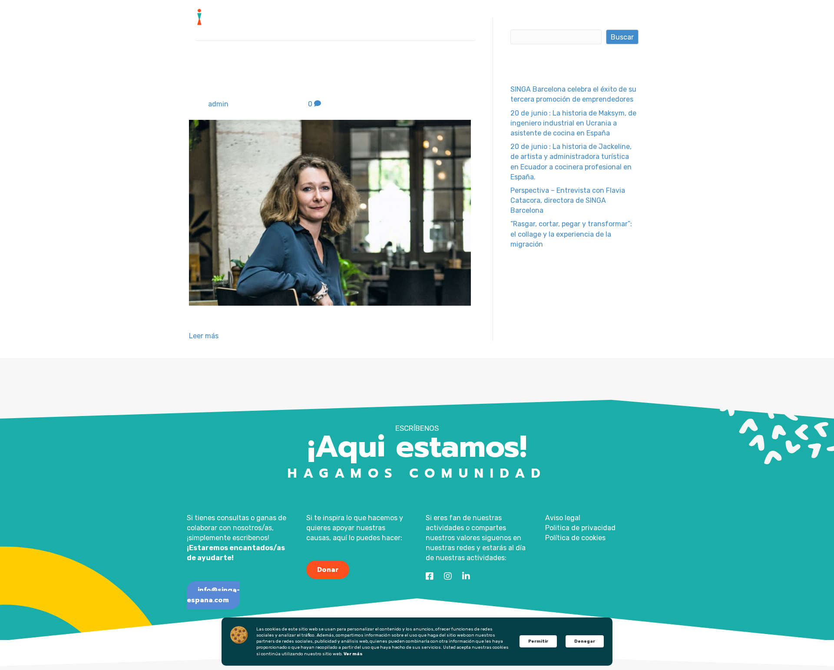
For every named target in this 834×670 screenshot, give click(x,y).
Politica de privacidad (580, 528)
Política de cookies (575, 538)
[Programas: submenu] (441, 20)
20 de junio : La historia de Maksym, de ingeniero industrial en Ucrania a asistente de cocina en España (573, 123)
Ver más (353, 654)
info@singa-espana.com (213, 595)
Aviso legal (562, 518)
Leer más (203, 336)
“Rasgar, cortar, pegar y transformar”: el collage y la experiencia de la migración (571, 234)
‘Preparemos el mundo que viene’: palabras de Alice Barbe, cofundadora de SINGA (335, 76)
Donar (327, 569)
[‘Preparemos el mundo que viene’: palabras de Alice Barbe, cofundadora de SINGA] (330, 212)
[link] (324, 19)
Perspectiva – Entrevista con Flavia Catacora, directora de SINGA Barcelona (567, 200)
